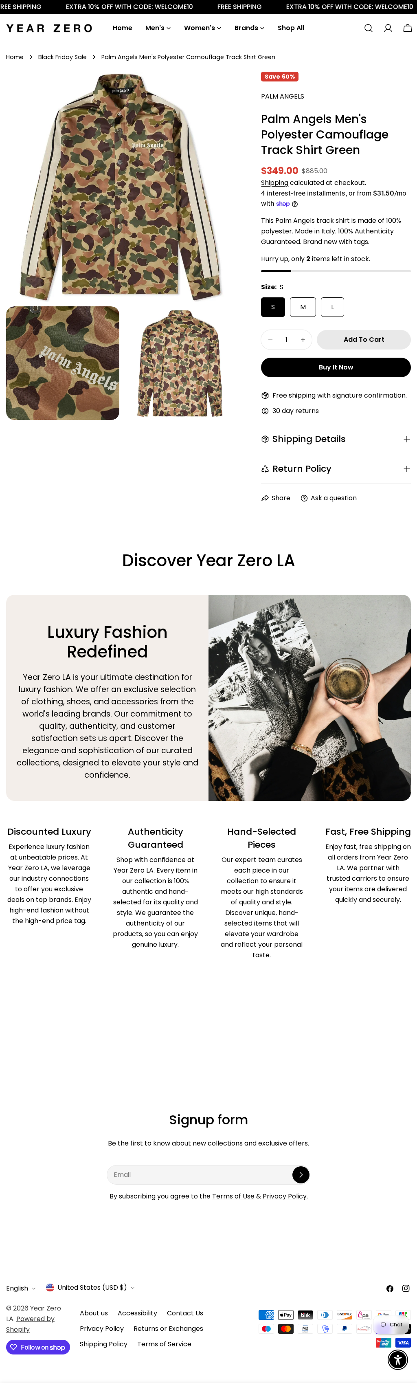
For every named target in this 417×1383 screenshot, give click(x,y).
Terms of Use (233, 1196)
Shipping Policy (103, 1344)
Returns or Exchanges (168, 1328)
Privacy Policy (102, 1328)
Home (15, 57)
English (17, 1288)
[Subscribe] (300, 1174)
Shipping (274, 182)
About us (94, 1313)
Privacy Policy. (285, 1196)
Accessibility (137, 1313)
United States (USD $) (92, 1287)
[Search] (368, 28)
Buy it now (336, 367)
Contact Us (185, 1313)
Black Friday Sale (62, 57)
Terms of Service (164, 1344)
